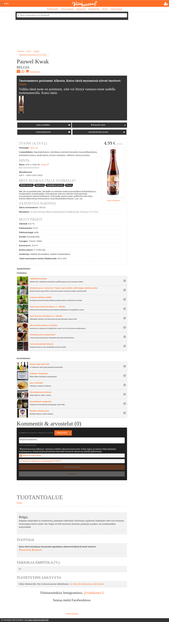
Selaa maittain (67, 9)
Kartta (105, 9)
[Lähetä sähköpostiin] (18, 71)
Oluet (22, 84)
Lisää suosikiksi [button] (43, 125)
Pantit (44, 165)
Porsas (69, 185)
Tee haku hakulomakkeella (36, 620)
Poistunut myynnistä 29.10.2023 (33, 55)
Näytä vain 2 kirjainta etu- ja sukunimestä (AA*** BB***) (42, 461)
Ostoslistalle (34, 72)
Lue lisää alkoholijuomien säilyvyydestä (86, 584)
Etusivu (20, 51)
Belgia (36, 51)
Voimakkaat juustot (55, 185)
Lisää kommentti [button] (43, 132)
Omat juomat (116, 9)
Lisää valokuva (113, 200)
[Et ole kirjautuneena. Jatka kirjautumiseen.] (166, 4)
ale (36, 148)
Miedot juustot (26, 185)
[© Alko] (113, 172)
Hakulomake (52, 9)
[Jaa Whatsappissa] (22, 71)
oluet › (29, 51)
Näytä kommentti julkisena (32, 455)
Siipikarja (39, 185)
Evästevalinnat (71, 614)
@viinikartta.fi (94, 593)
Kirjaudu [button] (61, 433)
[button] (5, 4)
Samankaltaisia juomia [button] (98, 132)
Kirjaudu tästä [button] (98, 125)
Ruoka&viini (94, 9)
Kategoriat (81, 9)
